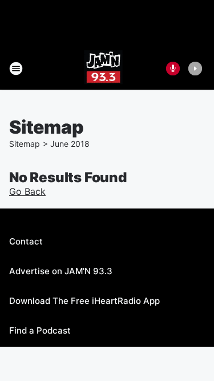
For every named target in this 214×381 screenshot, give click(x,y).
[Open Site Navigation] (16, 68)
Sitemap (24, 144)
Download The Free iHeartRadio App (84, 300)
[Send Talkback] (173, 68)
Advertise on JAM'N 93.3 (60, 271)
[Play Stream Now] (195, 68)
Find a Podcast (40, 330)
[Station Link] (103, 68)
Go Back (27, 191)
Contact (26, 241)
